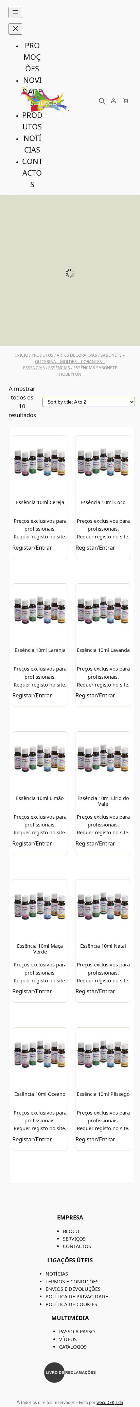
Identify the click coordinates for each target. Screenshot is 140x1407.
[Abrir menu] (15, 12)
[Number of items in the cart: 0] (126, 101)
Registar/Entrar (32, 547)
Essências (59, 368)
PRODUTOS (42, 355)
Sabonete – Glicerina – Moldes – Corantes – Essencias (74, 361)
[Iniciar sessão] (113, 101)
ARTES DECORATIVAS (77, 355)
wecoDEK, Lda (110, 1402)
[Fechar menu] (15, 29)
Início (21, 355)
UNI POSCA (70, 331)
